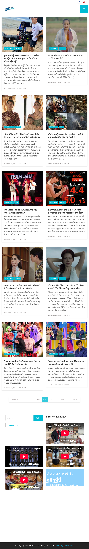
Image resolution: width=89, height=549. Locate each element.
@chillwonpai (13, 425)
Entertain (9, 48)
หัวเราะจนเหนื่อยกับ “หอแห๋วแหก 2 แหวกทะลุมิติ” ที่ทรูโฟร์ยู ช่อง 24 (22, 362)
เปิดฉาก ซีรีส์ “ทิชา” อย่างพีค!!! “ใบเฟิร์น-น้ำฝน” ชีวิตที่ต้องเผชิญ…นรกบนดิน (66, 287)
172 (51, 400)
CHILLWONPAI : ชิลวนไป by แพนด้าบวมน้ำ (64, 485)
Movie (18, 48)
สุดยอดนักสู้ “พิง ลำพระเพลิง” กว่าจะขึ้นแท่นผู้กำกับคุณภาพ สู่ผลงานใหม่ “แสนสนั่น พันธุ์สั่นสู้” (21, 58)
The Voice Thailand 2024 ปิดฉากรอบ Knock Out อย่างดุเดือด (20, 211)
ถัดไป (75, 400)
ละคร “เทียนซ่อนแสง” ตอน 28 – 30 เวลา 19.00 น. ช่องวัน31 (65, 57)
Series (62, 48)
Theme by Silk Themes (64, 545)
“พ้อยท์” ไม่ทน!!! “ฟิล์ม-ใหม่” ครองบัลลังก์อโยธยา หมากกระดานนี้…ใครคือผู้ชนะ (22, 135)
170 (38, 400)
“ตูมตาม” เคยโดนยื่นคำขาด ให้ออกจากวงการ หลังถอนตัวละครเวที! (66, 362)
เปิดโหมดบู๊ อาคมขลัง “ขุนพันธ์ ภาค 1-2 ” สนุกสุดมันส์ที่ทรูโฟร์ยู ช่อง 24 (66, 135)
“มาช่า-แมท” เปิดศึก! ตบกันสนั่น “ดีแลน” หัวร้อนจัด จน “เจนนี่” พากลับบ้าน (22, 287)
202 (62, 400)
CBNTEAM (22, 88)
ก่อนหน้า (15, 400)
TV (61, 127)
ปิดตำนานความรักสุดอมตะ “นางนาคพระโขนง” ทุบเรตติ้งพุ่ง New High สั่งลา (65, 211)
